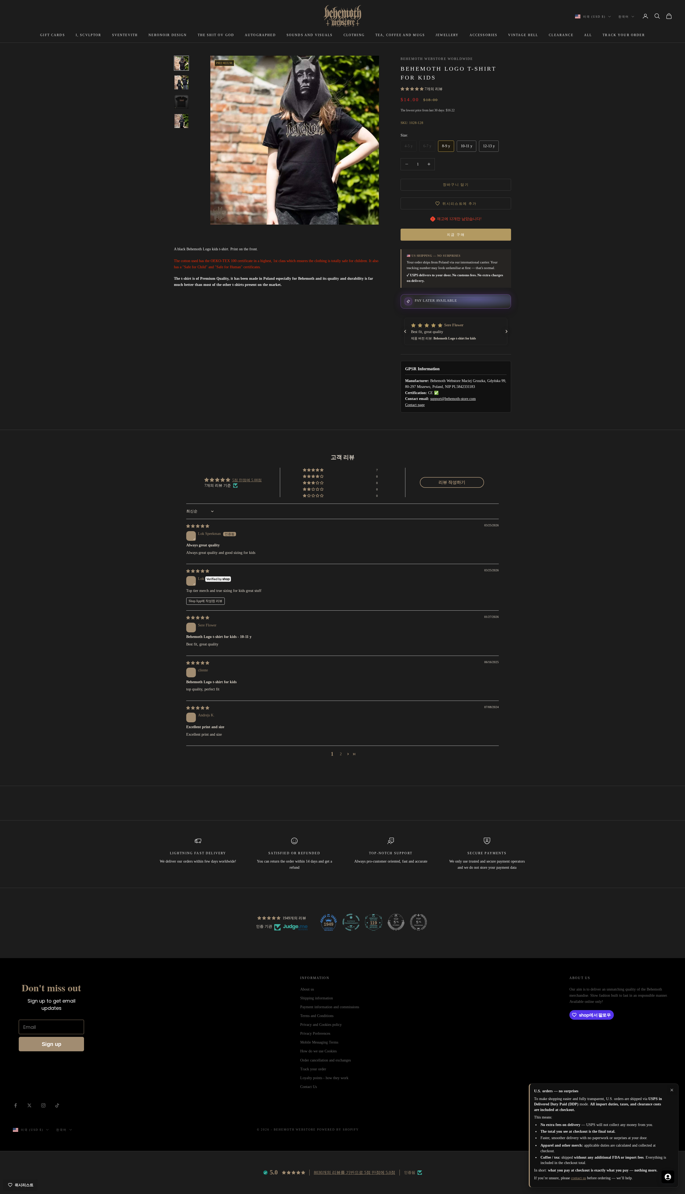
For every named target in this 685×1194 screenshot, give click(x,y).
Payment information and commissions (329, 1007)
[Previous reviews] (405, 331)
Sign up (51, 1044)
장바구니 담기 (456, 185)
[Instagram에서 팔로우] (43, 1105)
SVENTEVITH (125, 35)
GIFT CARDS (52, 35)
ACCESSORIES (484, 35)
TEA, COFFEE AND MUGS (400, 35)
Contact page (415, 405)
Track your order (313, 1069)
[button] (413, 89)
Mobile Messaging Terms (319, 1042)
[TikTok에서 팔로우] (57, 1105)
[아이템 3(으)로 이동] (181, 101)
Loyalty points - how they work (324, 1078)
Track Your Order (624, 35)
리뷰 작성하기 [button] (452, 482)
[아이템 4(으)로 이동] (181, 121)
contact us (578, 1178)
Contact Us (308, 1087)
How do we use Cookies (318, 1051)
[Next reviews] (506, 331)
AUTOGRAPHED (260, 35)
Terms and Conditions (316, 1016)
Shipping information (316, 998)
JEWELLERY (447, 35)
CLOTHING (354, 35)
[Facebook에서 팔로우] (15, 1105)
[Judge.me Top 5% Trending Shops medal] (418, 922)
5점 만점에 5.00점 (247, 480)
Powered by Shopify (338, 1129)
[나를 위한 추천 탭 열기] (667, 1176)
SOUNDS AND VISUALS (310, 35)
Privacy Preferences (315, 1033)
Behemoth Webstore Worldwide (437, 59)
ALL (588, 35)
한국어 (623, 16)
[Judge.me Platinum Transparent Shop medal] (351, 922)
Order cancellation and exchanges (325, 1060)
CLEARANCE (561, 35)
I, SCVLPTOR (88, 35)
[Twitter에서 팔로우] (29, 1105)
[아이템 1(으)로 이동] (181, 63)
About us (307, 989)
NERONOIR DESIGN (168, 35)
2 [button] (341, 754)
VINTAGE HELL (523, 35)
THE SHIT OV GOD (216, 35)
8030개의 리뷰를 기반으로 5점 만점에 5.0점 (354, 1172)
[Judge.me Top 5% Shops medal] (396, 922)
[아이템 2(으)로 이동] (181, 82)
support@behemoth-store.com (453, 399)
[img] (197, 526)
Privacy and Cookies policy (321, 1025)
